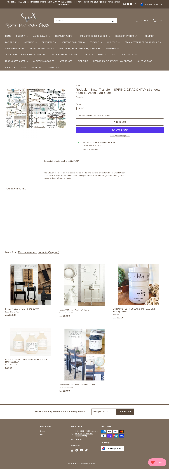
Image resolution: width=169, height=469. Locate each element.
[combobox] (85, 20)
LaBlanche (11, 42)
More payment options (120, 136)
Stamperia (111, 48)
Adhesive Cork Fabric (73, 42)
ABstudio (29, 42)
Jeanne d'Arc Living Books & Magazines (26, 55)
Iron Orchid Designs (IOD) (94, 36)
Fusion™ (21, 36)
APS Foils (112, 42)
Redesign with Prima (126, 36)
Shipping (89, 115)
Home (8, 36)
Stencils (95, 42)
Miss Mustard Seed (15, 61)
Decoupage (48, 42)
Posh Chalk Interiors (123, 55)
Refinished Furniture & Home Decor (112, 61)
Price (78, 104)
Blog (23, 67)
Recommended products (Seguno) (38, 252)
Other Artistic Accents (65, 55)
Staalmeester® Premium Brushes (143, 42)
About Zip (10, 67)
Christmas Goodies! (44, 61)
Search (43, 431)
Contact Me (53, 67)
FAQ (42, 435)
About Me (36, 67)
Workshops (66, 61)
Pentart (149, 36)
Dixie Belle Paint (94, 55)
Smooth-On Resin (14, 48)
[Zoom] (36, 108)
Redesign (80, 97)
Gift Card (83, 61)
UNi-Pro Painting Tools (41, 48)
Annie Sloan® (40, 36)
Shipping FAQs (144, 61)
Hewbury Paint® (64, 36)
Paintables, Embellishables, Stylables (79, 48)
